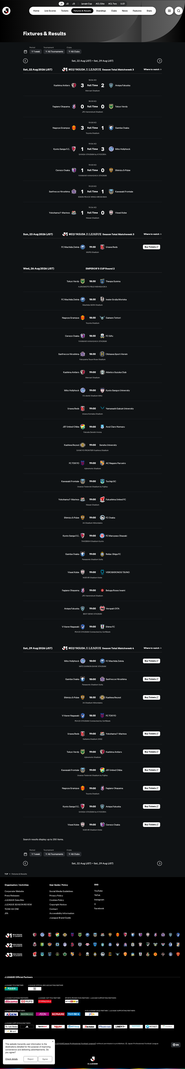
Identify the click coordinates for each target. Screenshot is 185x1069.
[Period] (25, 51)
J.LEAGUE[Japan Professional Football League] (75, 1043)
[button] (169, 11)
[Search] (179, 11)
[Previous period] (25, 61)
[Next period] (159, 61)
